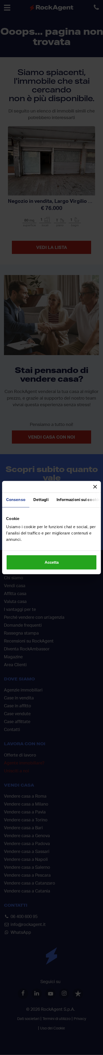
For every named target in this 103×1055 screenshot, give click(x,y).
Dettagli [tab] (41, 500)
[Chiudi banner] (95, 486)
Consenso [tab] (15, 500)
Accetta (52, 562)
